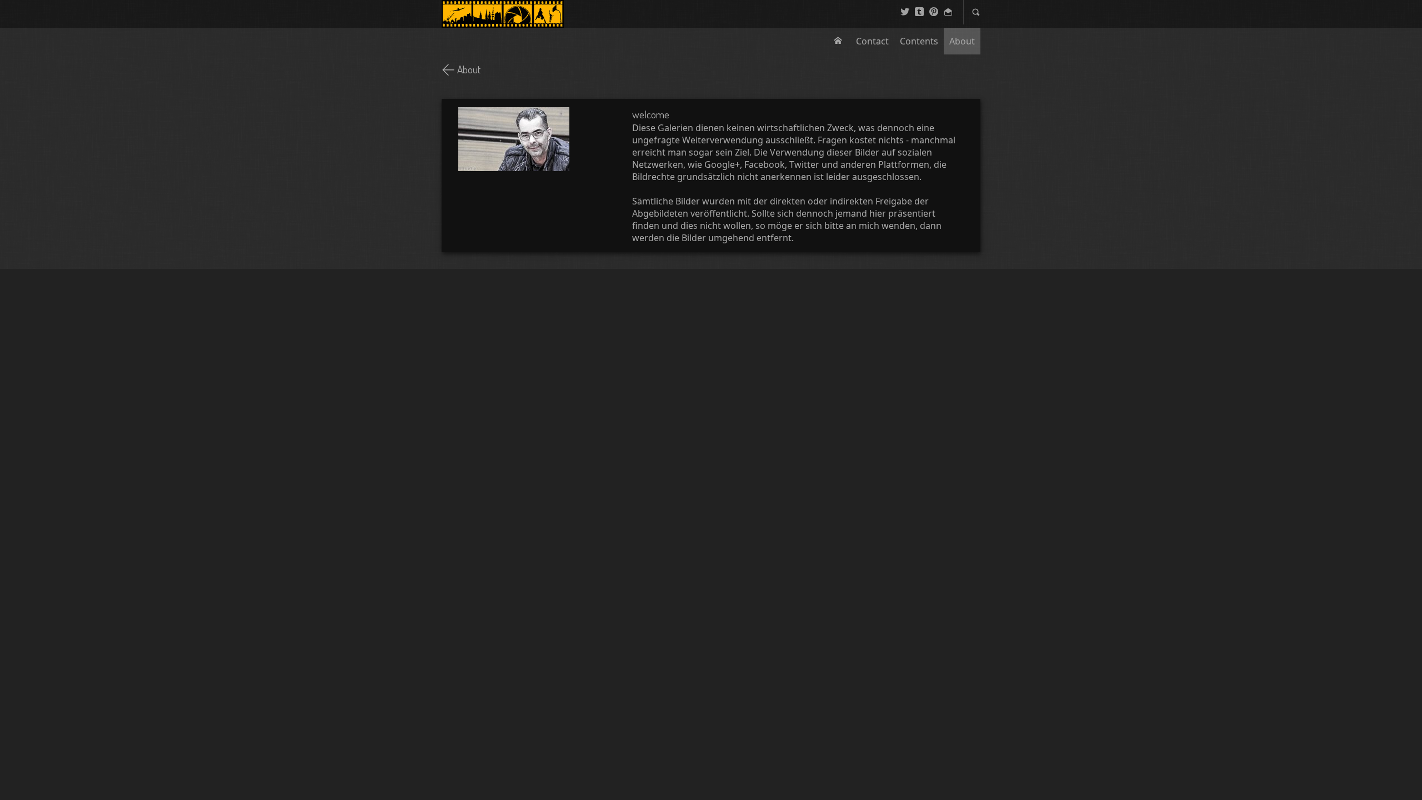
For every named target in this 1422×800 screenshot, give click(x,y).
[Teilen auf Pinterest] (933, 12)
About (962, 41)
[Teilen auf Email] (948, 12)
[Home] (503, 14)
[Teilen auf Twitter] (904, 12)
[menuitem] (839, 41)
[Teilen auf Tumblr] (919, 12)
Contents (919, 41)
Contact (872, 41)
